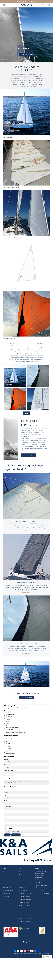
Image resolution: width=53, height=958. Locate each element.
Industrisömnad (7, 874)
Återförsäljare (22, 887)
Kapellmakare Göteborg (24, 896)
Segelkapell (36, 361)
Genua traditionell (10, 717)
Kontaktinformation (10, 786)
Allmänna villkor (7, 887)
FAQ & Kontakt (6, 881)
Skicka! (7, 834)
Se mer (26, 413)
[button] (4, 5)
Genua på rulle (9, 716)
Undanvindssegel (8, 338)
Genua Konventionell (9, 288)
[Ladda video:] (26, 674)
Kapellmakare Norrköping (25, 899)
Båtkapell (21, 871)
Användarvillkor (41, 953)
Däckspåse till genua (10, 753)
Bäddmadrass (22, 877)
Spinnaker (8, 719)
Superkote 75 (9, 738)
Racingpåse (8, 748)
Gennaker (8, 721)
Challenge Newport (28, 455)
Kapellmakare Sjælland (24, 905)
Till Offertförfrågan (26, 54)
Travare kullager (9, 745)
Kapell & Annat (17, 953)
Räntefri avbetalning (23, 890)
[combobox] (47, 956)
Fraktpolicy (6, 896)
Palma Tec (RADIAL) (10, 729)
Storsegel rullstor (8, 137)
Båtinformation (9, 756)
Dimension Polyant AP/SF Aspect (13, 727)
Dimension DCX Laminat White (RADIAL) (14, 731)
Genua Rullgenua (8, 238)
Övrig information (9, 775)
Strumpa (8, 746)
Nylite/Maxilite (9, 737)
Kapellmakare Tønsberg (24, 921)
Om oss (5, 877)
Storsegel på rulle (9, 712)
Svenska (47, 956)
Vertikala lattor (9, 751)
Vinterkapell (22, 884)
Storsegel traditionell (10, 714)
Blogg (4, 884)
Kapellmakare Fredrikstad (25, 918)
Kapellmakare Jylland (24, 912)
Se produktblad (26, 531)
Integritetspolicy (7, 893)
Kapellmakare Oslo (23, 915)
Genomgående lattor (10, 750)
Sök (4, 871)
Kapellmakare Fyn (23, 908)
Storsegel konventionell (10, 187)
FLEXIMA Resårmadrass (24, 881)
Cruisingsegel (22, 874)
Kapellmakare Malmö (24, 902)
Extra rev (8, 743)
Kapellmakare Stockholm (25, 893)
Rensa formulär (16, 834)
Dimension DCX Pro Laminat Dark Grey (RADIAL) (16, 732)
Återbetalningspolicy (8, 890)
